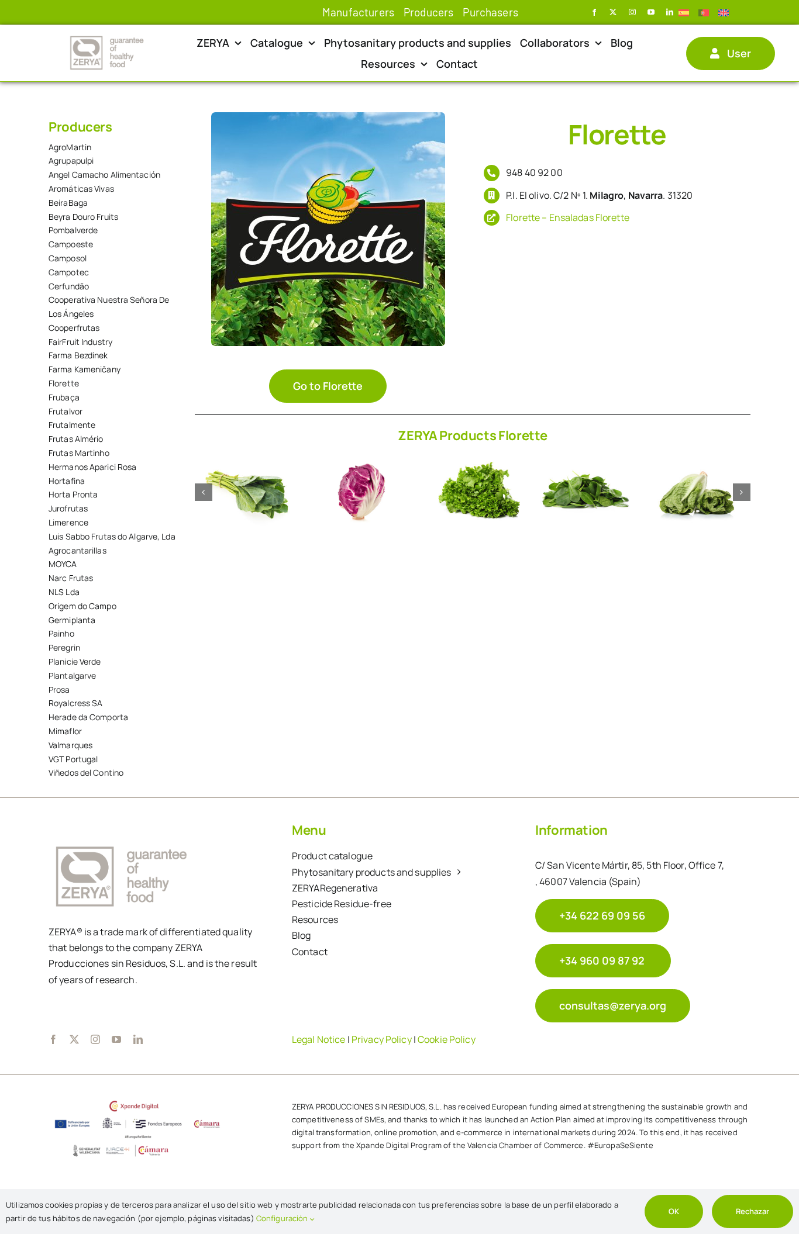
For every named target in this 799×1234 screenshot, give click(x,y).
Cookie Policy (447, 1039)
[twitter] (613, 12)
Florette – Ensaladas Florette (567, 217)
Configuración (283, 1218)
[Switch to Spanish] (688, 12)
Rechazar (752, 1211)
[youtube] (651, 12)
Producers (80, 127)
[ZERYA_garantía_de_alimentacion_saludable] (107, 37)
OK (674, 1211)
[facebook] (594, 12)
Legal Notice (319, 1039)
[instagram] (632, 12)
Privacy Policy (382, 1039)
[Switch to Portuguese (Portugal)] (708, 12)
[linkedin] (669, 12)
